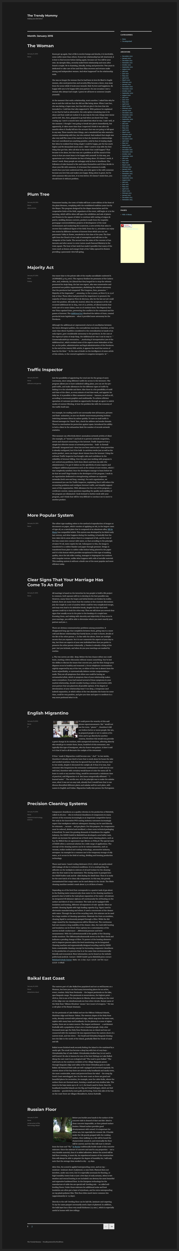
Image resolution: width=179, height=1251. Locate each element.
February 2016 (127, 167)
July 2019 (125, 124)
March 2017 (126, 145)
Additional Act (77, 313)
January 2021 (126, 84)
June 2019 (125, 126)
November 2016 (127, 152)
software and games (34, 383)
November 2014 (127, 200)
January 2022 (126, 58)
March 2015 (126, 191)
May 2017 (125, 143)
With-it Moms (127, 215)
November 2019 (127, 115)
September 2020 (127, 93)
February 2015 (127, 193)
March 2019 (126, 132)
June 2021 (125, 74)
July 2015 (125, 182)
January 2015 (126, 195)
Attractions (31, 992)
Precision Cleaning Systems (57, 803)
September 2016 (127, 156)
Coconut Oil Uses (132, 229)
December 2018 (127, 139)
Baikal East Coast (46, 978)
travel (37, 992)
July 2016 (125, 158)
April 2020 (125, 104)
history (29, 281)
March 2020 (126, 106)
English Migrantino (47, 713)
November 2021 (127, 63)
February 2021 (127, 82)
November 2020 (127, 89)
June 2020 (125, 100)
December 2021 (127, 60)
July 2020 (125, 97)
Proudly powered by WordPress (53, 1242)
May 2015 (125, 187)
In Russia (76, 1147)
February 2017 (127, 147)
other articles (31, 208)
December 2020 (127, 87)
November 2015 (127, 174)
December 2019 (127, 113)
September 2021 (127, 67)
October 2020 (126, 91)
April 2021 (125, 78)
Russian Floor (41, 1109)
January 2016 (126, 169)
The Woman (40, 45)
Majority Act (40, 267)
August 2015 (126, 180)
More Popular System (50, 515)
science (29, 820)
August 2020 (126, 95)
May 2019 (125, 128)
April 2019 (125, 130)
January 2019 (126, 137)
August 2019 (126, 121)
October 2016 (126, 154)
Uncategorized (127, 41)
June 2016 (125, 160)
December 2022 (127, 56)
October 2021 (126, 65)
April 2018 (125, 141)
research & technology (34, 817)
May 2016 (125, 163)
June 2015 (125, 184)
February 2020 (127, 108)
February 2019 (127, 134)
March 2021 (126, 80)
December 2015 (127, 171)
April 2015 (125, 189)
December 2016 (127, 150)
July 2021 (125, 71)
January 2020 (126, 110)
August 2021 (126, 69)
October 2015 (126, 176)
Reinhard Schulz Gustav (62, 960)
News (29, 57)
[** (28, 727)
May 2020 (125, 102)
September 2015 (127, 178)
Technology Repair (33, 1125)
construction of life (33, 1123)
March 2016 (126, 165)
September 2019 (127, 119)
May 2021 (125, 76)
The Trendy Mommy (42, 15)
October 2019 (126, 117)
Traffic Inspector (45, 369)
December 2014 (127, 197)
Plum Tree (38, 194)
